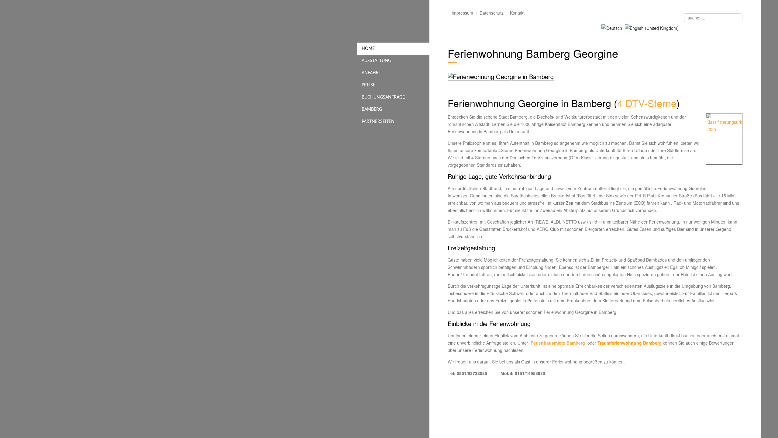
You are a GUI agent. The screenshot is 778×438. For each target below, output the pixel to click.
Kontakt (517, 13)
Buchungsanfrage (383, 97)
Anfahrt (371, 73)
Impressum (462, 13)
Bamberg (372, 109)
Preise (368, 85)
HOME (368, 49)
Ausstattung (376, 61)
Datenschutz (492, 13)
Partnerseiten (378, 122)
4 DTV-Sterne (646, 103)
